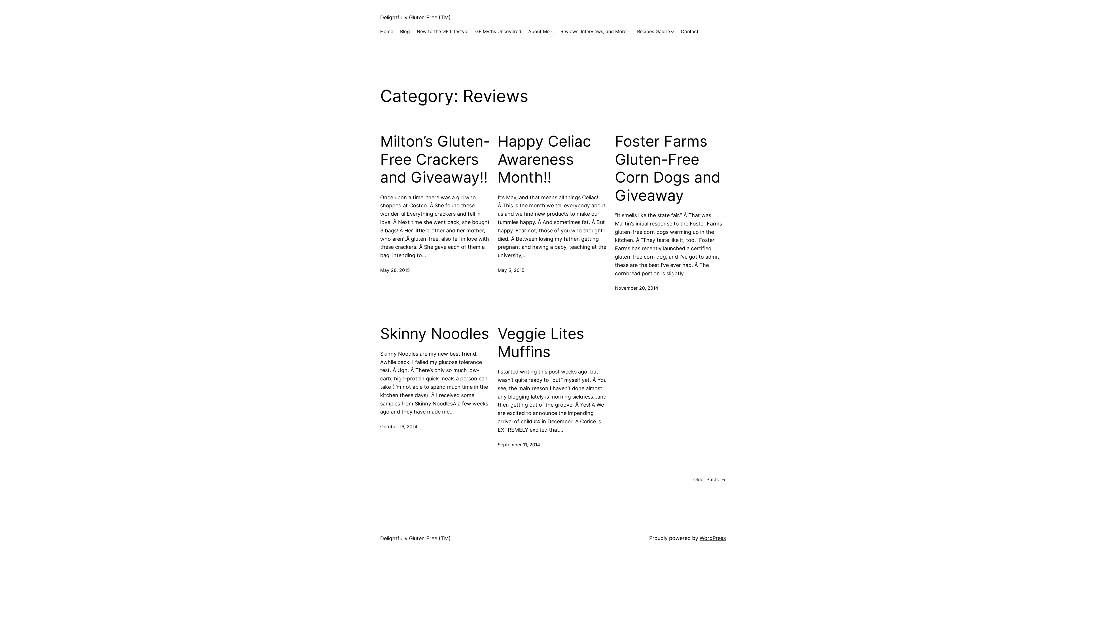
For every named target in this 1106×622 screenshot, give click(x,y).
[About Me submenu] (552, 31)
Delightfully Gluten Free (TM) (415, 17)
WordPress (713, 538)
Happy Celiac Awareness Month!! (544, 159)
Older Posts (709, 479)
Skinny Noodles (434, 334)
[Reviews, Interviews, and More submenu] (629, 31)
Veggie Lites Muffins (541, 343)
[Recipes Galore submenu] (672, 31)
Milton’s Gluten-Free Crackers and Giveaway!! (435, 159)
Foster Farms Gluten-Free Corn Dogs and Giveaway (667, 168)
